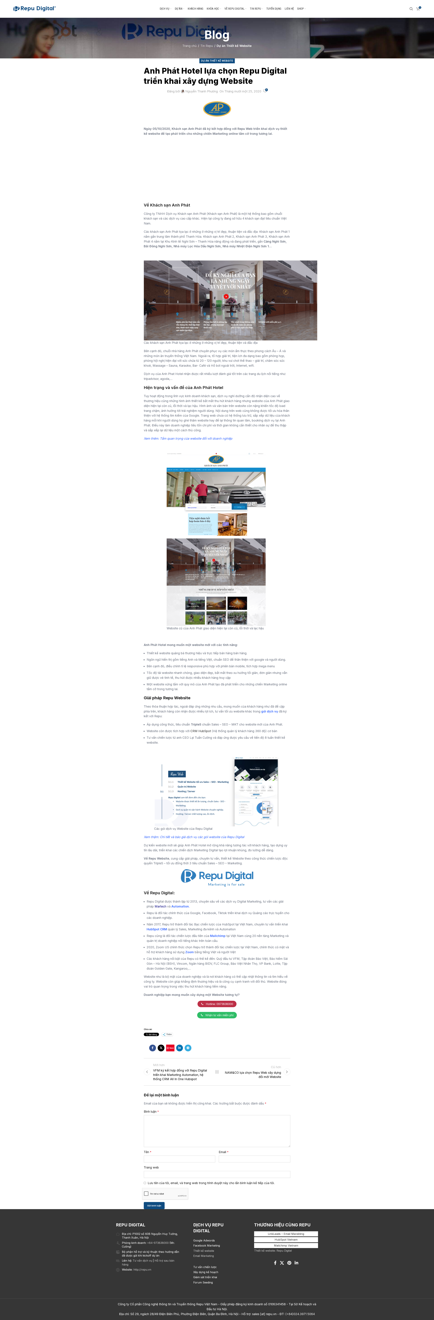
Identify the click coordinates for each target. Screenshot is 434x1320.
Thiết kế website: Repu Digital (273, 1250)
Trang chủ (189, 46)
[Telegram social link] (188, 1048)
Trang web (151, 1167)
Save (172, 1048)
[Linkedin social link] (179, 1048)
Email (224, 1152)
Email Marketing (203, 1256)
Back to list (217, 1071)
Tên (147, 1152)
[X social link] (161, 1048)
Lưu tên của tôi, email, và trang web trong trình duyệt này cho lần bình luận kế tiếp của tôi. (211, 1183)
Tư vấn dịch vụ (142, 1260)
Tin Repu (206, 46)
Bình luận (151, 1111)
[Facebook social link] (152, 1048)
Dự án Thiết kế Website (234, 46)
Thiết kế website (203, 1250)
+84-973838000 (158, 1243)
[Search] (411, 8)
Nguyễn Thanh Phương (201, 91)
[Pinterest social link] (289, 1263)
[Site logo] (34, 8)
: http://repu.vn (141, 1269)
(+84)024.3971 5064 (300, 1314)
